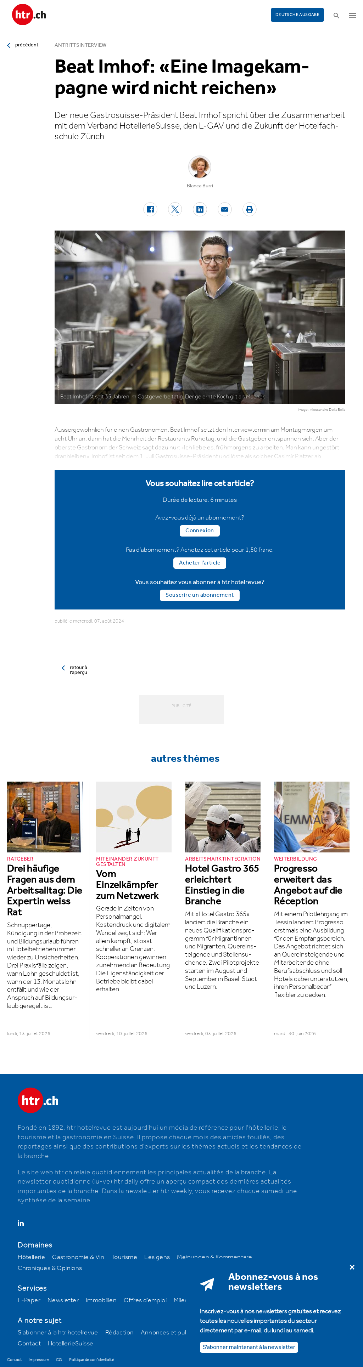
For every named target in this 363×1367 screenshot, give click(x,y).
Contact (29, 1344)
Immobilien (101, 1300)
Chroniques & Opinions (50, 1268)
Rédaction (119, 1333)
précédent (26, 44)
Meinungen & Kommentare (214, 1257)
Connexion (199, 530)
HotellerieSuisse (70, 1344)
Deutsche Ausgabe (297, 14)
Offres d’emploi (145, 1300)
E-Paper (29, 1300)
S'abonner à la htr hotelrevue (58, 1333)
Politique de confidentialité (91, 1359)
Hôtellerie (31, 1257)
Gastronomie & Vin (78, 1257)
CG (59, 1359)
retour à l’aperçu (78, 670)
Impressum (39, 1359)
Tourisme (124, 1257)
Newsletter (63, 1300)
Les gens (157, 1257)
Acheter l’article (199, 562)
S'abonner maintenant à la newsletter (249, 1347)
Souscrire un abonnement (200, 595)
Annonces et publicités (173, 1333)
